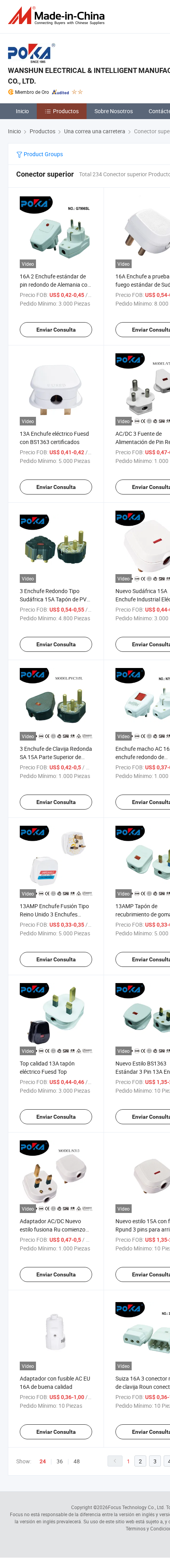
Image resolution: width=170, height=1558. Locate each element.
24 (43, 1461)
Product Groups (43, 154)
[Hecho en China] (58, 15)
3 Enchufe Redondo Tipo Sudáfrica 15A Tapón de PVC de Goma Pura (55, 599)
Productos (66, 111)
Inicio (22, 111)
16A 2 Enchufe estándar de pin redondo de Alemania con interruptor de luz (55, 284)
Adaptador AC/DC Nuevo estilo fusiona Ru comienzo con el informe (52, 1229)
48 (77, 1461)
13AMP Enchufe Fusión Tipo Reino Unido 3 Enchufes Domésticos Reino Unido (54, 914)
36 (60, 1461)
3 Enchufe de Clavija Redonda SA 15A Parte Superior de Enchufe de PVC (56, 757)
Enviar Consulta (56, 330)
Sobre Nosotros (113, 111)
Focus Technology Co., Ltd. (136, 1507)
